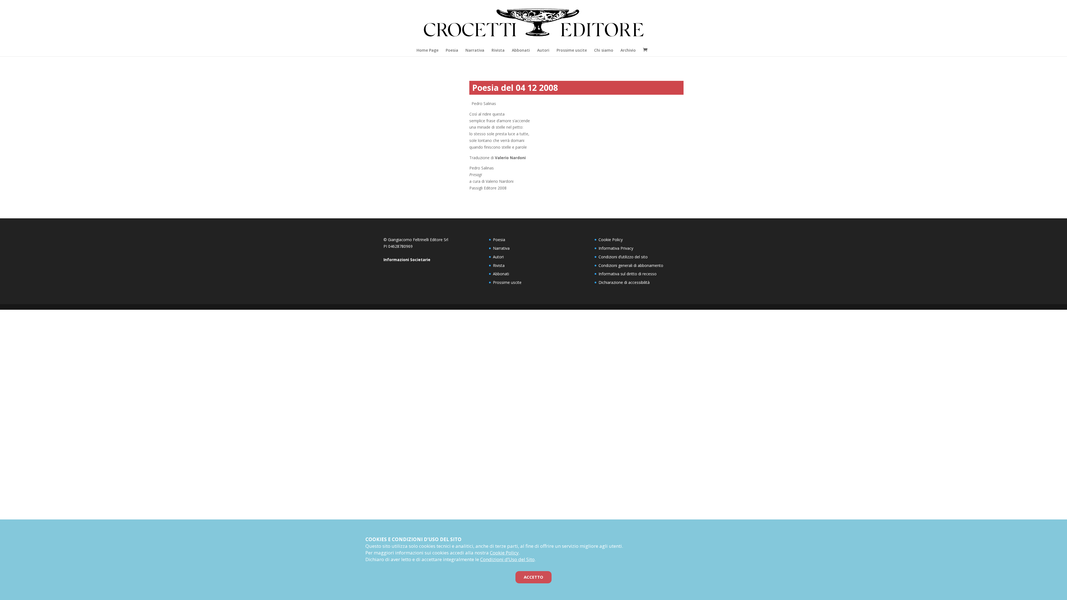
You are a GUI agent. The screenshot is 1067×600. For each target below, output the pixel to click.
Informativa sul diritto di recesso (628, 273)
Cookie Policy (611, 239)
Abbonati (521, 50)
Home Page (427, 50)
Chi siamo (603, 50)
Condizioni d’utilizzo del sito (623, 256)
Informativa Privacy (616, 248)
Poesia (452, 50)
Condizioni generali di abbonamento (631, 265)
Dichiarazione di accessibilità (624, 282)
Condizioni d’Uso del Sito (507, 559)
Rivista (498, 50)
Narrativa (474, 50)
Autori (543, 50)
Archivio (628, 50)
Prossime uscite (572, 50)
